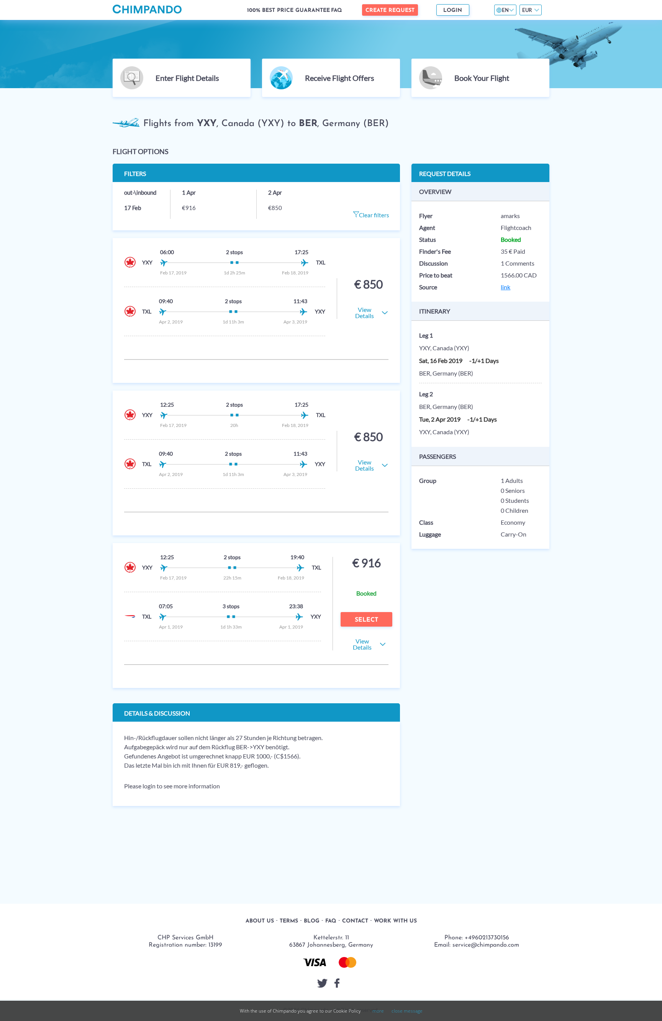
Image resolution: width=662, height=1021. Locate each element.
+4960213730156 (487, 938)
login (149, 786)
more (378, 1011)
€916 (189, 207)
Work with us (395, 921)
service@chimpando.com (485, 945)
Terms (289, 921)
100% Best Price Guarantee (288, 10)
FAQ (336, 10)
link (505, 287)
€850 (275, 207)
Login (452, 10)
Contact (355, 921)
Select (366, 620)
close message (407, 1011)
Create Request (390, 10)
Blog (312, 921)
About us (260, 921)
